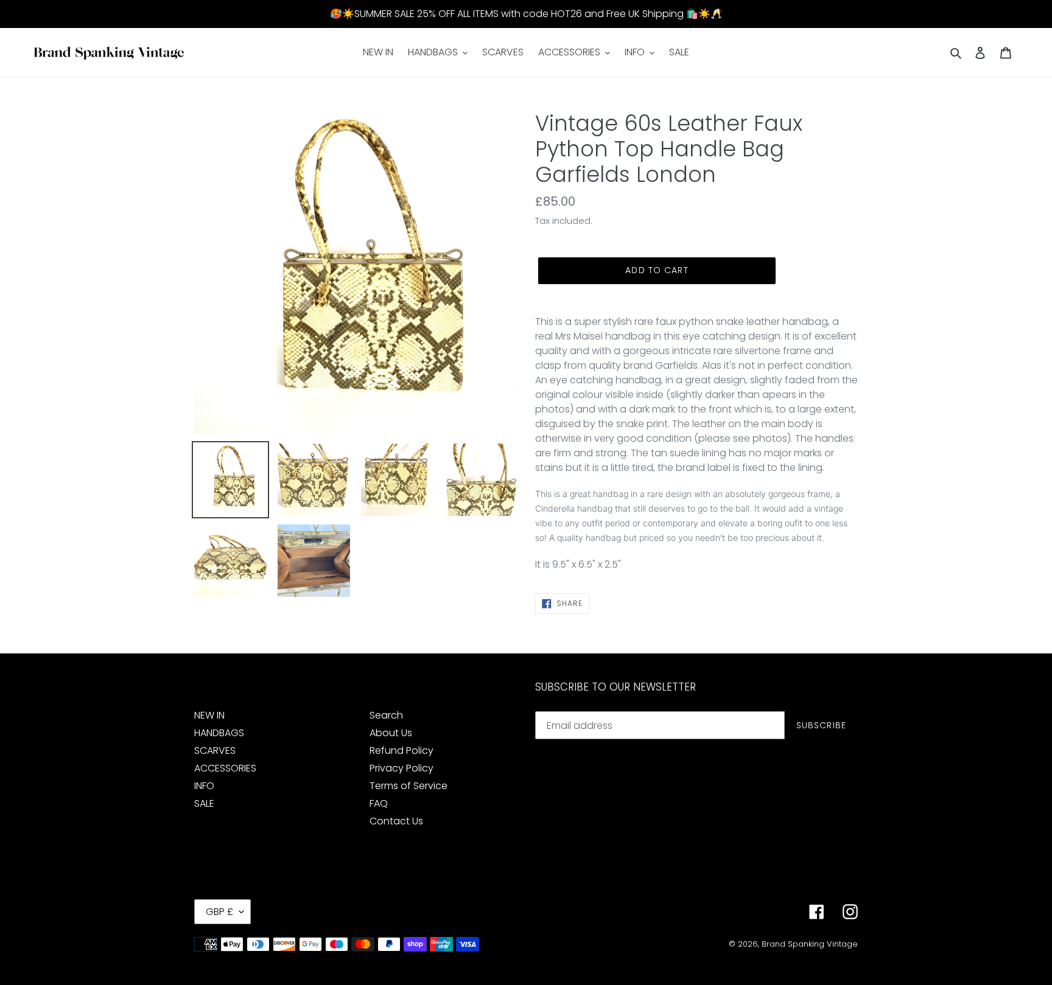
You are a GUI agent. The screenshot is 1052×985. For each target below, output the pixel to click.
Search (386, 715)
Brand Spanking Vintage (810, 944)
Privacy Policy (401, 768)
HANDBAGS (219, 733)
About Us (391, 733)
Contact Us (396, 821)
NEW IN (209, 715)
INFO (204, 786)
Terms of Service (408, 786)
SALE (204, 803)
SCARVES (215, 750)
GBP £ (219, 912)
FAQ (379, 803)
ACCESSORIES (225, 768)
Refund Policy (401, 750)
